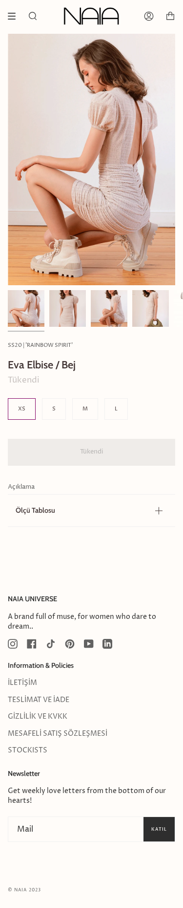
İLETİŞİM (22, 683)
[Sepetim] (170, 16)
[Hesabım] (149, 16)
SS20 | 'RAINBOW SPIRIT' (40, 345)
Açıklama (21, 487)
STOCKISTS (27, 750)
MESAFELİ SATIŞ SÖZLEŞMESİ (57, 734)
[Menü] (15, 16)
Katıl (159, 829)
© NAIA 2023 (24, 890)
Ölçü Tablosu (35, 510)
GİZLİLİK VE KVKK (37, 717)
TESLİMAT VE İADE (38, 700)
